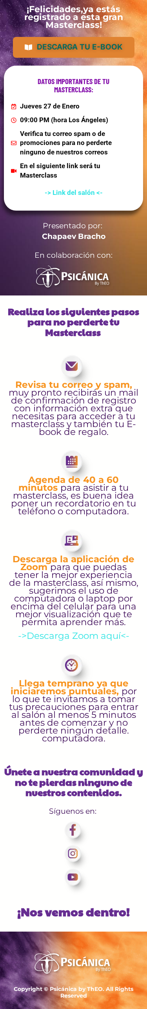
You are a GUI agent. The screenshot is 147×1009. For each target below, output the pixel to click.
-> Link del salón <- (74, 192)
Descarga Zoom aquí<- (78, 635)
